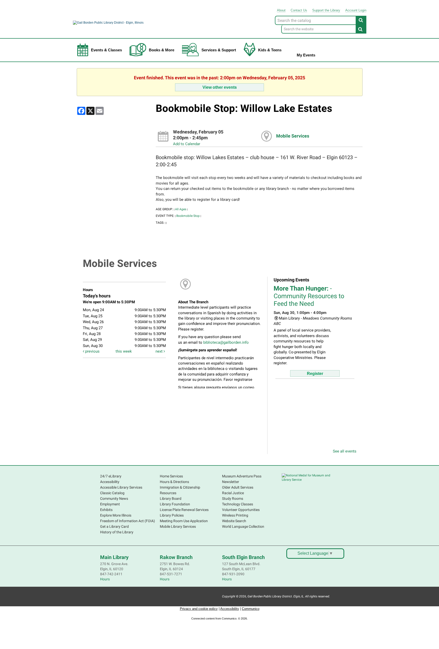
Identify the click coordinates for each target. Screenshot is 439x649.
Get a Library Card (114, 526)
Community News (114, 498)
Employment (110, 504)
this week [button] (124, 351)
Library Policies (172, 515)
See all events (344, 451)
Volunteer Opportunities (241, 510)
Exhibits (106, 510)
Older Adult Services (237, 487)
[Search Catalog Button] (361, 20)
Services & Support (218, 50)
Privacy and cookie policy (199, 609)
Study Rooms (232, 498)
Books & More (161, 50)
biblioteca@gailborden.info (226, 342)
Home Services (171, 476)
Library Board (170, 498)
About (281, 10)
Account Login (355, 10)
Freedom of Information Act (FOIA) (127, 521)
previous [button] (92, 351)
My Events (306, 55)
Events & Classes (106, 50)
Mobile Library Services (178, 526)
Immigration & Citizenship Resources (180, 490)
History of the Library (116, 532)
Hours (105, 579)
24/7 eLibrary (110, 476)
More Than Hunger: (309, 296)
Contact (299, 10)
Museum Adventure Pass (241, 476)
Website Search (234, 521)
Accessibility (109, 482)
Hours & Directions (174, 482)
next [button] (159, 351)
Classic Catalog (112, 493)
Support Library (326, 10)
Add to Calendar (186, 144)
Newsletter (230, 482)
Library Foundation (175, 504)
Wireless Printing (235, 515)
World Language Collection (243, 526)
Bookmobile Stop (188, 216)
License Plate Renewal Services (184, 510)
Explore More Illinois (115, 515)
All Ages (180, 209)
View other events (219, 87)
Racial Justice (233, 493)
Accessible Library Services (121, 487)
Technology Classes (237, 504)
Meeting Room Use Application (184, 521)
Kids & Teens (269, 50)
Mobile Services (292, 136)
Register (315, 373)
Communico (250, 609)
